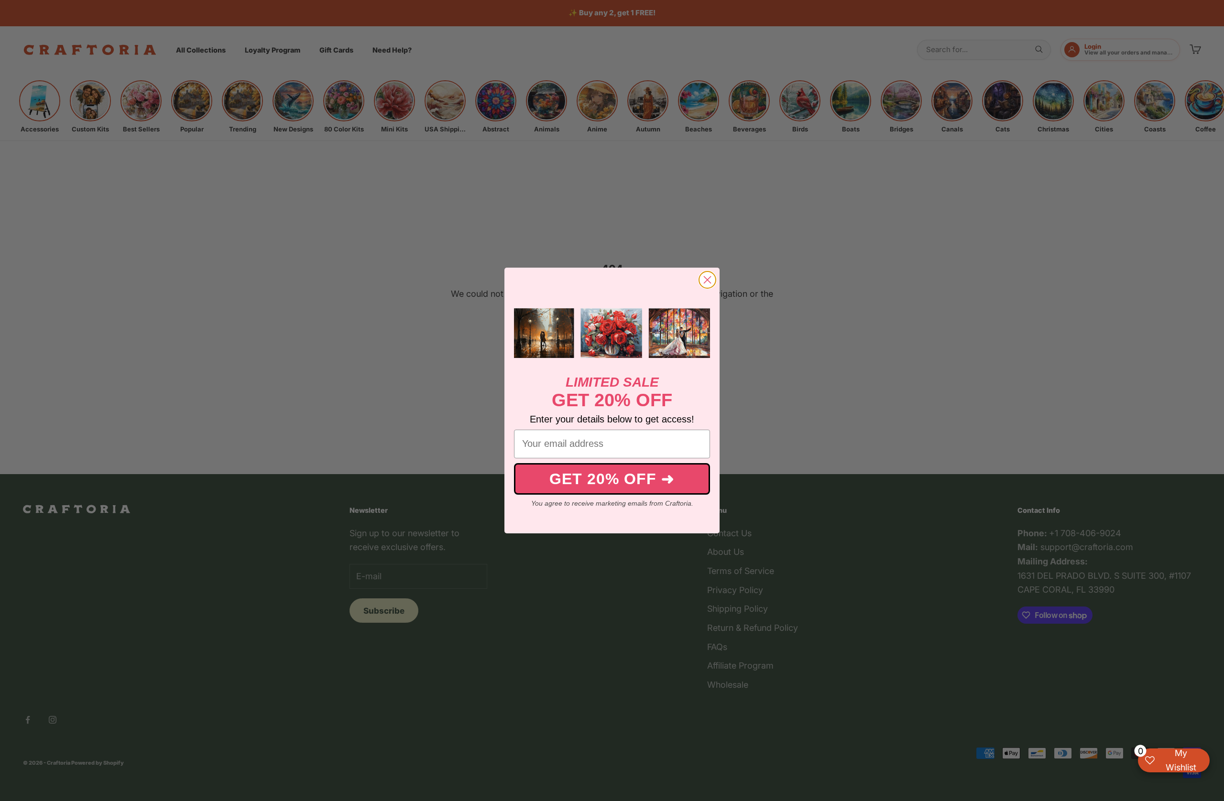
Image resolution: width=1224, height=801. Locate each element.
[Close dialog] (707, 279)
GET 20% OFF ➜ (612, 478)
